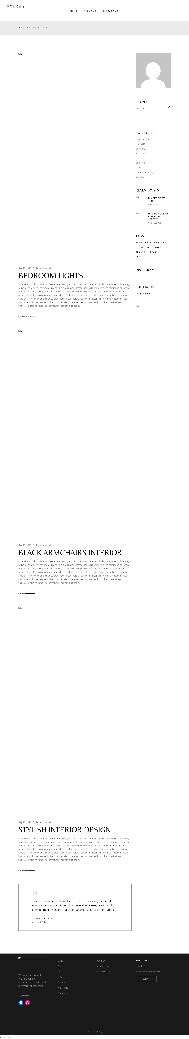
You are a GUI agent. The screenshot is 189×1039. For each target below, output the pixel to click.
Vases (139, 177)
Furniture (140, 153)
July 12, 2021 (24, 268)
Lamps (139, 158)
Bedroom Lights (50, 275)
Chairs (139, 144)
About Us (101, 960)
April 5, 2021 (154, 204)
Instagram (143, 293)
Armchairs (47, 268)
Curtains (61, 982)
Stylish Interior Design (64, 829)
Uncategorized (143, 172)
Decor (139, 148)
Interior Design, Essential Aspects (158, 216)
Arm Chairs (63, 987)
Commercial (63, 993)
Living (60, 960)
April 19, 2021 (154, 223)
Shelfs (140, 252)
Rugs (60, 977)
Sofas (139, 163)
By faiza (37, 268)
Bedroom (62, 966)
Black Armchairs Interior (70, 552)
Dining (60, 971)
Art (138, 242)
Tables (139, 167)
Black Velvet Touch (156, 199)
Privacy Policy (103, 971)
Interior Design (104, 966)
